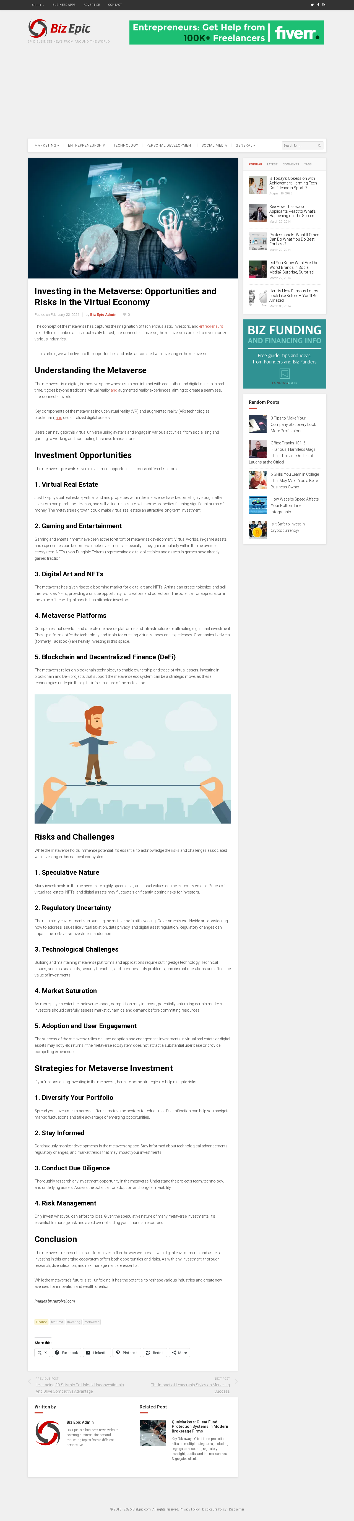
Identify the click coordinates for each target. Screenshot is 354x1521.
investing (73, 1322)
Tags (308, 164)
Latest (272, 164)
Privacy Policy (190, 1509)
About (36, 5)
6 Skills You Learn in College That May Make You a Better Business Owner (295, 480)
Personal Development (170, 145)
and (114, 390)
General (244, 145)
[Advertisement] (177, 97)
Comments (291, 164)
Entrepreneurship (86, 145)
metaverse (91, 1322)
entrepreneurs (211, 326)
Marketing (45, 145)
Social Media (214, 145)
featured (57, 1322)
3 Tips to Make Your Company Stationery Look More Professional (293, 424)
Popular (255, 164)
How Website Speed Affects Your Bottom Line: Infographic (295, 505)
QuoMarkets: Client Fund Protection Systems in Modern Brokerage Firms (200, 1427)
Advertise (92, 4)
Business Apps (64, 4)
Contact (115, 4)
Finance (41, 1322)
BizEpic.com (141, 1509)
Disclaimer (236, 1509)
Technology (125, 145)
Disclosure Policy (214, 1509)
